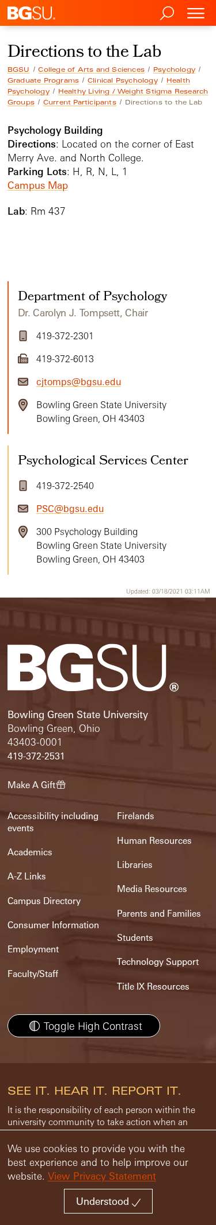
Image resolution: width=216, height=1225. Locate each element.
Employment (33, 949)
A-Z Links (26, 876)
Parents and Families (159, 913)
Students (135, 937)
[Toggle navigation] (196, 13)
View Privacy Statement (102, 1176)
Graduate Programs (43, 80)
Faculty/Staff (32, 973)
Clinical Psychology (123, 80)
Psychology (174, 69)
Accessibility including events (52, 822)
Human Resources (154, 840)
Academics (29, 852)
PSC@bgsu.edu (70, 508)
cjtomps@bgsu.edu (78, 381)
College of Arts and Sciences (91, 69)
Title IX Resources (153, 986)
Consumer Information (53, 925)
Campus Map (37, 185)
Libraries (135, 864)
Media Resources (152, 888)
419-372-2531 (36, 756)
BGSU (18, 69)
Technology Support (158, 961)
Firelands (135, 816)
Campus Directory (44, 901)
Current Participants (79, 102)
